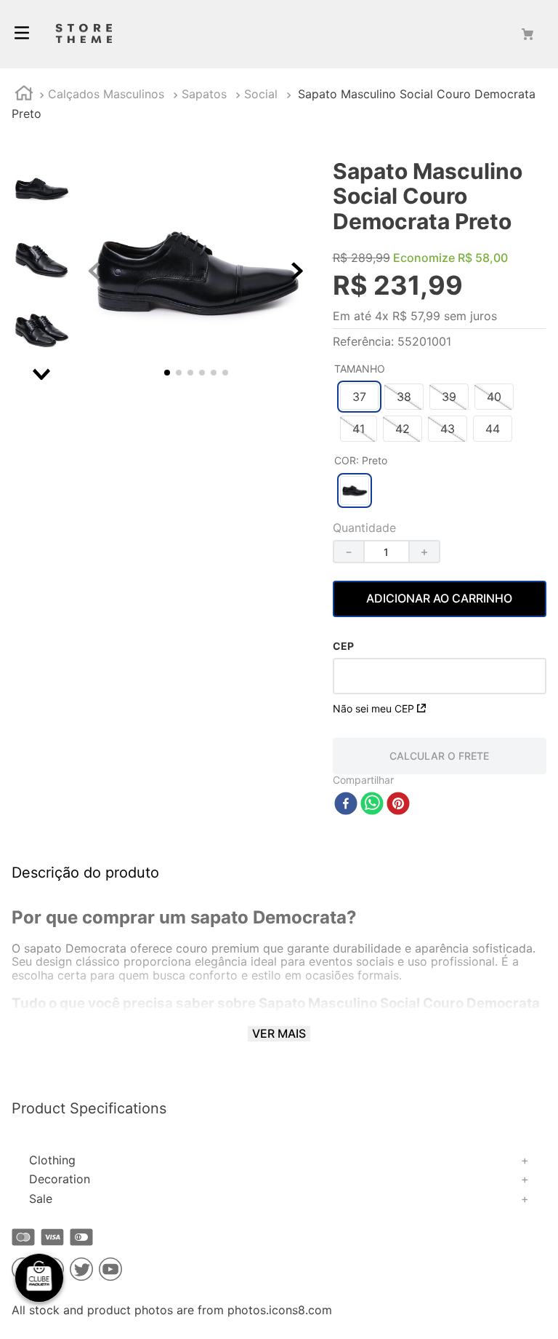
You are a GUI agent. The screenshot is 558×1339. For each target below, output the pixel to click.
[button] (359, 397)
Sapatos (204, 94)
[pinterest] (398, 804)
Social (261, 94)
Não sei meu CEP (373, 708)
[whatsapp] (372, 804)
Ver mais (279, 1033)
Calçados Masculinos (106, 94)
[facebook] (345, 804)
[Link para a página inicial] (24, 95)
